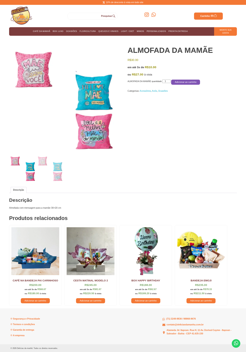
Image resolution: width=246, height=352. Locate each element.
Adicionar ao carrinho (185, 82)
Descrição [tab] (18, 190)
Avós (154, 91)
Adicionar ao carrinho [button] (35, 300)
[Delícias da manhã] (21, 15)
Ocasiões (163, 91)
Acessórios (145, 91)
